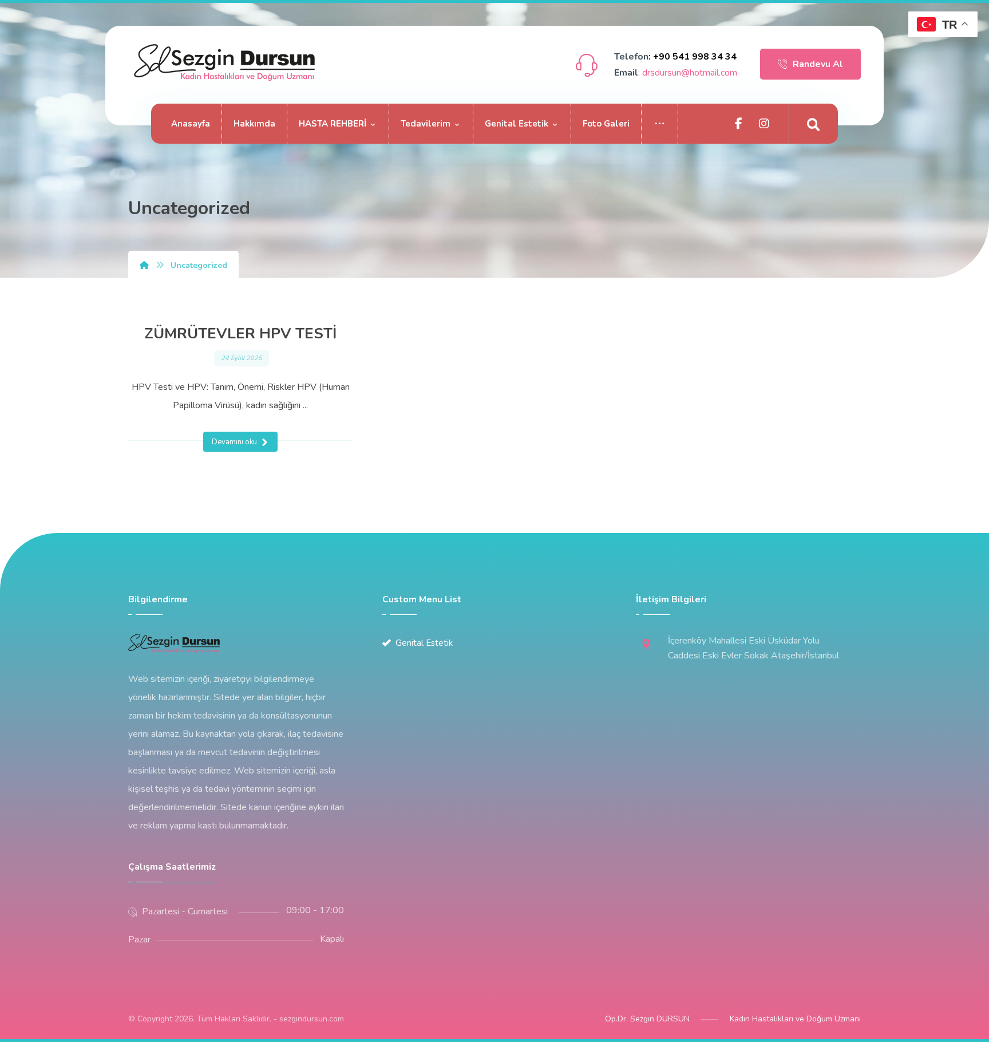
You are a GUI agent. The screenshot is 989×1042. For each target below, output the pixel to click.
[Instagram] (764, 123)
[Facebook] (738, 123)
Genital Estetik (424, 643)
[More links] (660, 124)
